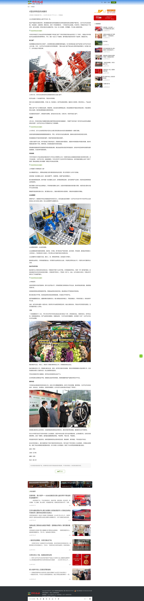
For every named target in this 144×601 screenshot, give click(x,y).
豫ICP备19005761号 (69, 590)
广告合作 (53, 596)
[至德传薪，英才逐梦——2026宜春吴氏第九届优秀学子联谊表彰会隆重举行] (81, 500)
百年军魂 (105, 41)
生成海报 (33, 598)
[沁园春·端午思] (98, 85)
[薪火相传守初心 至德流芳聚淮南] (81, 574)
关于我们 (44, 596)
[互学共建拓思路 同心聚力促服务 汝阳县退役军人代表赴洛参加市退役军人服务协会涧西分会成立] (81, 515)
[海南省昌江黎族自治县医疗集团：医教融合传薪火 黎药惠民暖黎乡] (81, 530)
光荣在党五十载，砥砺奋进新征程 (40, 555)
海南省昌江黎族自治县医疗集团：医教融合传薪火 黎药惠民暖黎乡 (49, 527)
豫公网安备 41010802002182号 (84, 590)
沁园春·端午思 (106, 83)
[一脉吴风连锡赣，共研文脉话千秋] (81, 545)
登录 (105, 2)
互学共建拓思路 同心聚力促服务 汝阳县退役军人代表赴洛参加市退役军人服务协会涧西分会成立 (49, 512)
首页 (29, 6)
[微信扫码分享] (37, 599)
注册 (109, 2)
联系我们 (49, 596)
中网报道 (60, 15)
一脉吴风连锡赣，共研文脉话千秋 (40, 540)
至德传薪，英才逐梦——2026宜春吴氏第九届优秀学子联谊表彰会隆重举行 (49, 497)
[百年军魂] (98, 43)
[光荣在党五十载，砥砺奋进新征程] (81, 560)
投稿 (114, 2)
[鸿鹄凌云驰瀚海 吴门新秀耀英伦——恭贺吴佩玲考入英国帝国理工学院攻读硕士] (98, 36)
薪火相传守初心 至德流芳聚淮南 (40, 570)
